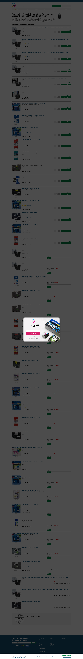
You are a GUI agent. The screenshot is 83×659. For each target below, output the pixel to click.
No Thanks (33, 336)
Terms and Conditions (55, 656)
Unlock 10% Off (33, 333)
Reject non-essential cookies (67, 657)
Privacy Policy (37, 656)
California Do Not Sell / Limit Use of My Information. (19, 657)
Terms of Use (37, 338)
